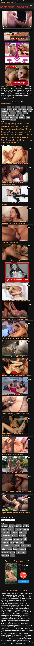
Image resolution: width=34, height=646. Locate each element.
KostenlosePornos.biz (14, 7)
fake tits (25, 111)
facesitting (18, 111)
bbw (13, 107)
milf (17, 115)
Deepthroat (4, 111)
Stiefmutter (9, 142)
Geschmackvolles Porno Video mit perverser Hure (15, 338)
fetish (29, 111)
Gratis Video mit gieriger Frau (10, 242)
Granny (28, 128)
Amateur (4, 123)
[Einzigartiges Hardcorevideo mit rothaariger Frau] (17, 154)
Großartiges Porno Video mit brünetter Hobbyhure (16, 300)
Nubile (11, 135)
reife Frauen (24, 137)
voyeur (28, 117)
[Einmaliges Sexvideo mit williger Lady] (17, 385)
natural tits (5, 134)
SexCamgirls (11, 1)
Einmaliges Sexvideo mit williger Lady (12, 394)
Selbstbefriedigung (19, 140)
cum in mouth (22, 109)
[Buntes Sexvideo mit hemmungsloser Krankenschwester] (17, 424)
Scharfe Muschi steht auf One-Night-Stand (14, 473)
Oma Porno (27, 134)
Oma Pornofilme (21, 1)
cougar (15, 109)
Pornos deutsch (11, 2)
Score (3, 140)
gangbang (13, 113)
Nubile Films (17, 135)
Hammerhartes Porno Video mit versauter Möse (15, 319)
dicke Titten (25, 126)
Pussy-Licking (5, 117)
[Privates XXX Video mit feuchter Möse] (17, 445)
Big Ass (10, 123)
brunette (11, 126)
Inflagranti (13, 119)
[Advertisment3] (17, 272)
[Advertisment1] (17, 52)
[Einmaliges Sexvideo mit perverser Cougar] (17, 214)
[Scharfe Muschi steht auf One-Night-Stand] (17, 464)
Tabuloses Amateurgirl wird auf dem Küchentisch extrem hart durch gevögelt (15, 414)
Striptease (22, 117)
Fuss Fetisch (20, 129)
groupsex (19, 113)
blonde (29, 107)
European (11, 111)
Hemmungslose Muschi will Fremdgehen (13, 357)
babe (9, 107)
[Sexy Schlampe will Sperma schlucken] (17, 252)
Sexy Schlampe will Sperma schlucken (12, 261)
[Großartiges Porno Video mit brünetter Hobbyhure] (17, 291)
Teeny (15, 142)
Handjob (26, 113)
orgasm (22, 115)
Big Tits (23, 107)
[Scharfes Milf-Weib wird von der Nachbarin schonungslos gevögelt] (17, 173)
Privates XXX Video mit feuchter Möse (12, 454)
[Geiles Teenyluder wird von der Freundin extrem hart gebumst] (17, 482)
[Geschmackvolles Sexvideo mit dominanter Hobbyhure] (17, 194)
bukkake (9, 109)
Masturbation (11, 115)
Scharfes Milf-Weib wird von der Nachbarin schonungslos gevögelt (14, 183)
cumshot (29, 109)
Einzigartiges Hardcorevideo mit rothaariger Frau (15, 163)
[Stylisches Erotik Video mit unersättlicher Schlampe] (17, 366)
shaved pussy (14, 117)
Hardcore (4, 115)
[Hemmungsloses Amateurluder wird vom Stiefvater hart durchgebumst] (17, 503)
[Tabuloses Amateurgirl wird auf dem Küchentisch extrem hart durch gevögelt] (17, 404)
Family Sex (12, 129)
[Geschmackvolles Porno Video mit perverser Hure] (17, 329)
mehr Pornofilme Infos (7, 98)
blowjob (4, 109)
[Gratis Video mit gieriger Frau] (17, 233)
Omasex (4, 137)
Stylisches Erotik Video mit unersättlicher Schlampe (16, 375)
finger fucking (5, 113)
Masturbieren (23, 132)
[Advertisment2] (17, 75)
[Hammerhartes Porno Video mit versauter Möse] (17, 310)
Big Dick (18, 107)
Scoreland (9, 140)
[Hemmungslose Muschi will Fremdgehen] (17, 348)
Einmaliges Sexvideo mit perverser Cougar (13, 223)
